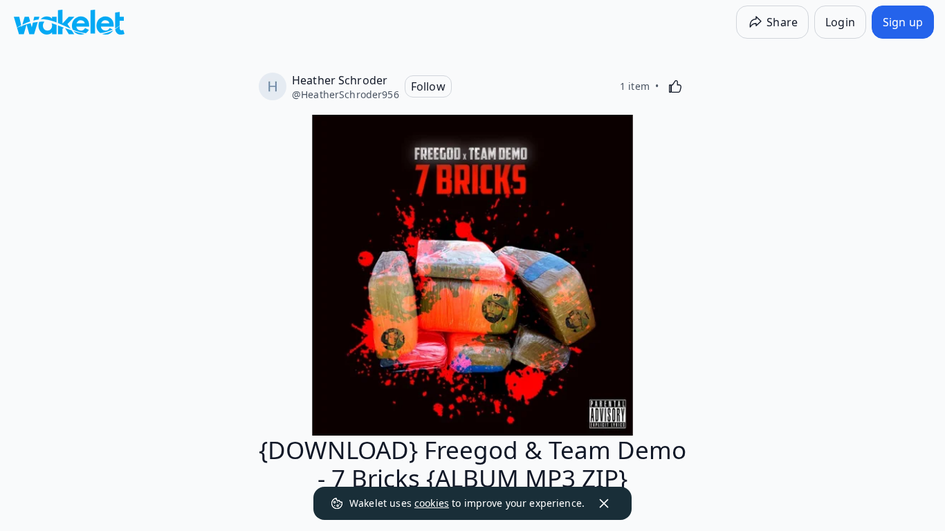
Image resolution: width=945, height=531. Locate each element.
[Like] (675, 86)
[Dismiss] (604, 503)
